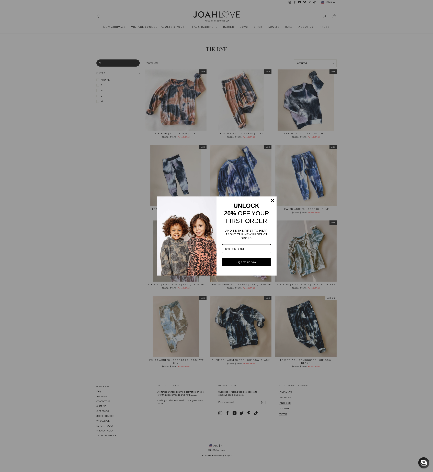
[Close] (272, 200)
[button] (423, 462)
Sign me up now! (246, 262)
